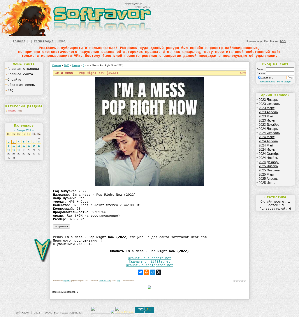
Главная (19, 41)
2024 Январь (268, 129)
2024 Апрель (268, 141)
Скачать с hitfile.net (149, 261)
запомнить (267, 77)
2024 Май (266, 145)
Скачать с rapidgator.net (149, 265)
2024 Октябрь (269, 153)
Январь (76, 65)
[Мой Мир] (152, 272)
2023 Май (266, 116)
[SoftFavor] (76, 35)
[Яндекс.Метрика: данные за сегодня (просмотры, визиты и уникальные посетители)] (124, 310)
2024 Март (266, 137)
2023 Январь (268, 99)
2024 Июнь (267, 149)
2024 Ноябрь (268, 158)
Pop (118, 281)
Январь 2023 (24, 130)
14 (34, 146)
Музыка (12, 110)
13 (29, 146)
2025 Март (266, 174)
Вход (61, 41)
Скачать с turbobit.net (149, 258)
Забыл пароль (267, 81)
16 (8, 150)
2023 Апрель (268, 112)
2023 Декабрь (269, 124)
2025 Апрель (268, 178)
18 (19, 150)
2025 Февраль (269, 170)
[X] (158, 272)
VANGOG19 (104, 281)
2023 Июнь (267, 120)
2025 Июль (267, 183)
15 (39, 146)
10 (13, 146)
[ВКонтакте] (140, 272)
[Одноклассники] (146, 272)
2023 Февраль (269, 104)
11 (19, 146)
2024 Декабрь (269, 162)
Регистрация (43, 41)
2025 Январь (268, 166)
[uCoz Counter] (100, 312)
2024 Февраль (269, 133)
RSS (283, 41)
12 (24, 146)
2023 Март (266, 108)
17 (13, 150)
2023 (66, 65)
